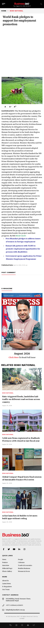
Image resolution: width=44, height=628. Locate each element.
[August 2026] (22, 321)
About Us (5, 581)
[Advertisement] (22, 51)
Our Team (5, 589)
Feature (5, 562)
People (20, 559)
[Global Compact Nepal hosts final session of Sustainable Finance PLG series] (22, 459)
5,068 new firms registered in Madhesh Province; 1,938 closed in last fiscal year (21, 439)
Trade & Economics (25, 565)
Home (3, 11)
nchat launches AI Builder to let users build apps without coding (19, 517)
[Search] (41, 4)
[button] (10, 625)
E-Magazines (7, 586)
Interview (5, 565)
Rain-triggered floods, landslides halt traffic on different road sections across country (21, 399)
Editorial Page (7, 568)
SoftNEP (22, 618)
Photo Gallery (7, 571)
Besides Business (24, 568)
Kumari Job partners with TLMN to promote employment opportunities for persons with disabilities (23, 249)
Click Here (14, 357)
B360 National (8, 393)
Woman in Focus (24, 571)
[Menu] (3, 4)
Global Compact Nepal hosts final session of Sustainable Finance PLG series (22, 478)
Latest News (6, 583)
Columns (21, 562)
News (4, 559)
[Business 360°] (22, 3)
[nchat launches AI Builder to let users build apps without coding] (22, 498)
